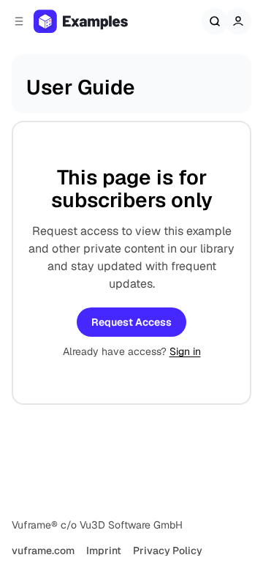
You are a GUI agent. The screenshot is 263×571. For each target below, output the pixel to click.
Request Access (131, 322)
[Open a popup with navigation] (19, 21)
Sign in (185, 351)
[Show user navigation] (238, 21)
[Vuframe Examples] (96, 21)
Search (215, 21)
